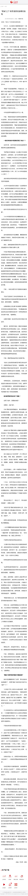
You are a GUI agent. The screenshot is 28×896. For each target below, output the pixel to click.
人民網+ (9, 879)
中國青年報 (20, 18)
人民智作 (15, 887)
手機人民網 (15, 879)
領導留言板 (21, 879)
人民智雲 (9, 887)
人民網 (1, 6)
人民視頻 (4, 887)
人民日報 (4, 879)
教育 (6, 6)
